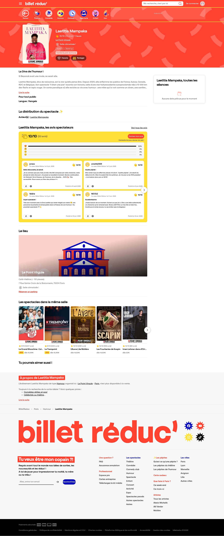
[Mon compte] (202, 3)
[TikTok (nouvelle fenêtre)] (200, 437)
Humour (60, 383)
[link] (49, 164)
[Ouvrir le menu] (21, 3)
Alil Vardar (158, 506)
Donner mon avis (136, 136)
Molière (157, 510)
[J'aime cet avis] (26, 186)
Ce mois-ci (158, 489)
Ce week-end (159, 485)
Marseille (185, 469)
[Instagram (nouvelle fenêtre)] (189, 437)
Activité (130, 489)
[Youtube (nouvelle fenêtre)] (200, 426)
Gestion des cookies (161, 530)
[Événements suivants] (147, 330)
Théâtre (130, 461)
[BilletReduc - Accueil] (36, 3)
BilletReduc (24, 409)
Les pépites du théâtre (164, 465)
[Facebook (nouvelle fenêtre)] (189, 426)
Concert (130, 485)
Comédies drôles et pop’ (35, 392)
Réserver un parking (28, 292)
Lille (182, 477)
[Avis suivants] (144, 190)
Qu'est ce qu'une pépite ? (165, 461)
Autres (129, 504)
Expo (128, 492)
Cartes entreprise (107, 479)
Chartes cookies (95, 530)
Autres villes (186, 481)
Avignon (185, 473)
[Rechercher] (180, 3)
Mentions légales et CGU (75, 530)
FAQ (101, 461)
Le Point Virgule (63, 40)
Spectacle (131, 477)
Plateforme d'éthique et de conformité (121, 530)
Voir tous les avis (139, 128)
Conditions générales (28, 530)
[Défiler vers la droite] (108, 14)
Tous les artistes (161, 499)
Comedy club (132, 469)
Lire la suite (24, 92)
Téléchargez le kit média (110, 483)
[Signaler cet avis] (31, 186)
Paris (97, 383)
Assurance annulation (109, 465)
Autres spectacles (134, 500)
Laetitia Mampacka (39, 117)
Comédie (130, 465)
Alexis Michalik (160, 503)
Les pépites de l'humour (164, 469)
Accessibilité (145, 530)
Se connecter (192, 3)
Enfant (129, 481)
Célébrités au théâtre (34, 395)
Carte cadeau (159, 475)
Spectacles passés (135, 496)
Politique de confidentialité (51, 530)
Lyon (183, 465)
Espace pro (104, 475)
